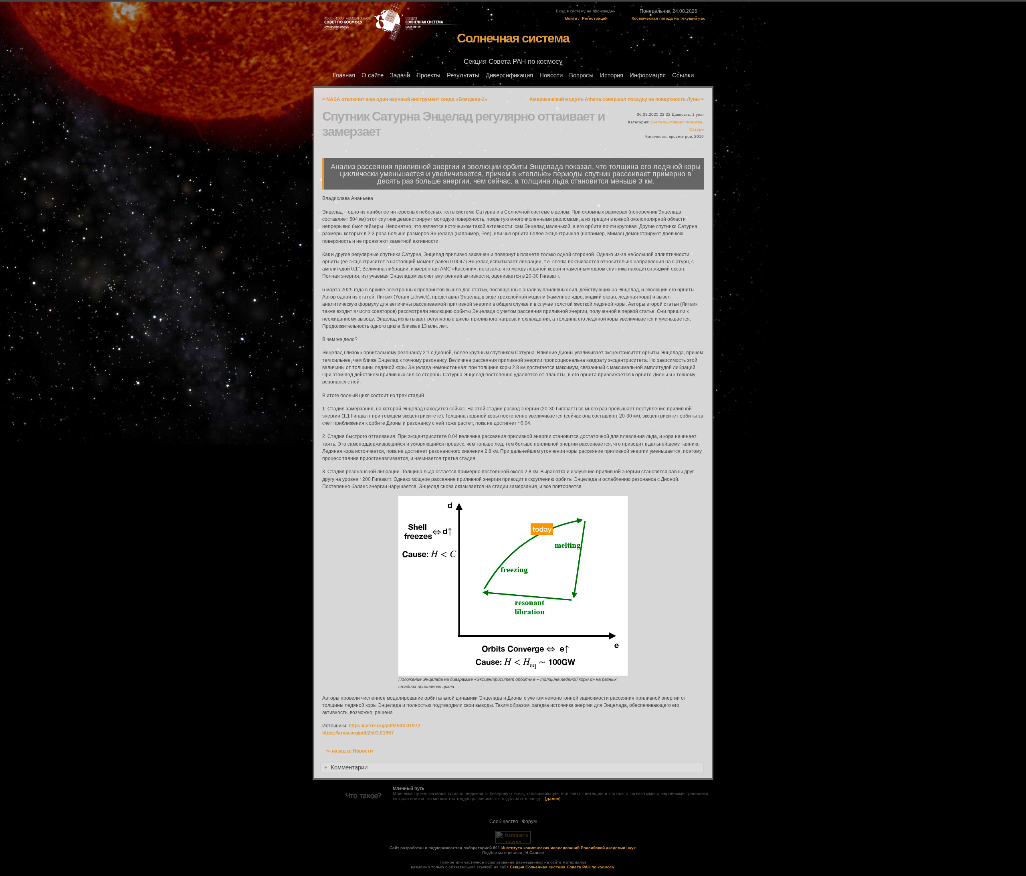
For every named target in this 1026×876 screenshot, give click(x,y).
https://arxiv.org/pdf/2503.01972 (384, 726)
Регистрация (595, 18)
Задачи (400, 75)
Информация (648, 75)
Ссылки (683, 75)
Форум (529, 821)
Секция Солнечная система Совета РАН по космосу (562, 867)
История (611, 75)
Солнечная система (513, 38)
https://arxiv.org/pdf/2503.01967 (358, 733)
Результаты (463, 75)
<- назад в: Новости (349, 751)
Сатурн (696, 129)
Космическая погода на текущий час (668, 18)
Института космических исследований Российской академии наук (568, 848)
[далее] (553, 798)
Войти (571, 18)
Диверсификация (509, 75)
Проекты (428, 75)
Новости (551, 75)
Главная (344, 75)
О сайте (373, 75)
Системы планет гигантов (676, 122)
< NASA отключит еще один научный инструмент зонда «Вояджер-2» (404, 99)
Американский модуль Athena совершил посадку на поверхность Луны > (616, 99)
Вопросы (581, 75)
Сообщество (503, 821)
